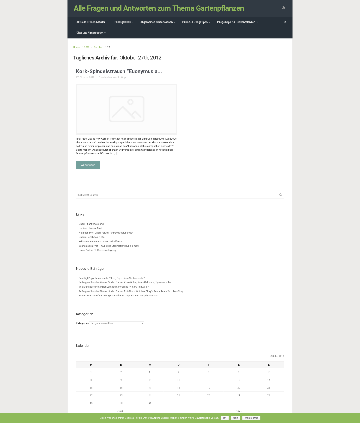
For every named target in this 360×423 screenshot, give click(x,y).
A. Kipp (122, 77)
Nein (235, 418)
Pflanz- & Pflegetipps (195, 21)
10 (149, 380)
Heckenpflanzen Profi (90, 228)
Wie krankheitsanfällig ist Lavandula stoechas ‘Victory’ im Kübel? (114, 286)
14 (268, 380)
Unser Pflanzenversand (91, 223)
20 (238, 387)
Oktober (98, 47)
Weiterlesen (88, 164)
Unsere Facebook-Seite (91, 237)
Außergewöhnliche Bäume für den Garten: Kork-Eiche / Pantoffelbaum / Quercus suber (125, 282)
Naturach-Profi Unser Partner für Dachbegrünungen (106, 232)
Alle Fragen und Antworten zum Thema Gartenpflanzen (159, 8)
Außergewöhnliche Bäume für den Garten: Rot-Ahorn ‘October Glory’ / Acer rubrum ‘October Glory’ (131, 291)
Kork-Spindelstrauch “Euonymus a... (119, 71)
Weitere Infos (251, 418)
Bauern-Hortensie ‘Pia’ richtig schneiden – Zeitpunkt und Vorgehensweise (118, 295)
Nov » (239, 410)
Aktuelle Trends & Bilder (90, 21)
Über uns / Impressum (89, 32)
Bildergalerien (123, 21)
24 (149, 395)
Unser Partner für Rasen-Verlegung (97, 250)
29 (91, 403)
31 (149, 403)
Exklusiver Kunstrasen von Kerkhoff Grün (100, 241)
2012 (86, 47)
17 (149, 387)
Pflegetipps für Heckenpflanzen (236, 21)
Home (76, 47)
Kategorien (82, 323)
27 (238, 395)
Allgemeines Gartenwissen (156, 21)
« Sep (120, 410)
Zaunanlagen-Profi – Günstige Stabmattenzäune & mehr (109, 245)
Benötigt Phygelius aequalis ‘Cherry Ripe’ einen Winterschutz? (112, 278)
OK (224, 418)
